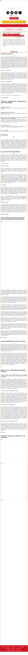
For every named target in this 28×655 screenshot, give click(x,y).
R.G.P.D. (19, 648)
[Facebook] (8, 12)
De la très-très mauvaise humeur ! (11, 151)
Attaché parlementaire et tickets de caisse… (13, 341)
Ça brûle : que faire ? (7, 54)
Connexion (15, 15)
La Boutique (21, 646)
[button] (14, 25)
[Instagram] (20, 12)
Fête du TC (14, 646)
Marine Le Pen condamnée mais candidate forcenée (13, 370)
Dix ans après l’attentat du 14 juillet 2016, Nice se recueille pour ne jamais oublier (13, 218)
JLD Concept (18, 650)
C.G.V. (13, 648)
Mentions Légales (5, 646)
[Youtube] (16, 12)
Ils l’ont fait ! (4, 135)
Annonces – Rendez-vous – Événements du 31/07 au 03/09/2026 (13, 102)
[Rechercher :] (14, 8)
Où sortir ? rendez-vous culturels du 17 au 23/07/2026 (13, 436)
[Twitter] (12, 12)
